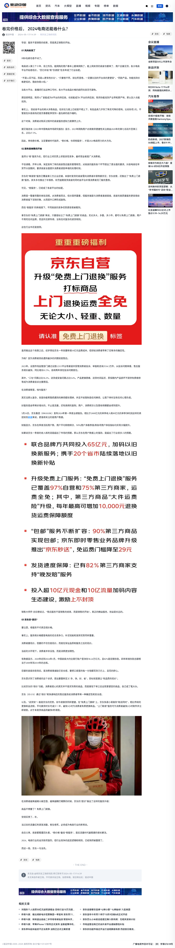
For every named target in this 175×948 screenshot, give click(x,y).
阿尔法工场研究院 (48, 34)
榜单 (106, 6)
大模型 (68, 6)
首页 (38, 6)
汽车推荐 (153, 96)
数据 (115, 6)
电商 (166, 34)
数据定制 (9, 74)
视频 (87, 6)
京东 (155, 34)
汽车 (57, 6)
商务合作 (9, 67)
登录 (160, 6)
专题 (97, 6)
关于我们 (9, 80)
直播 (78, 6)
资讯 (48, 6)
